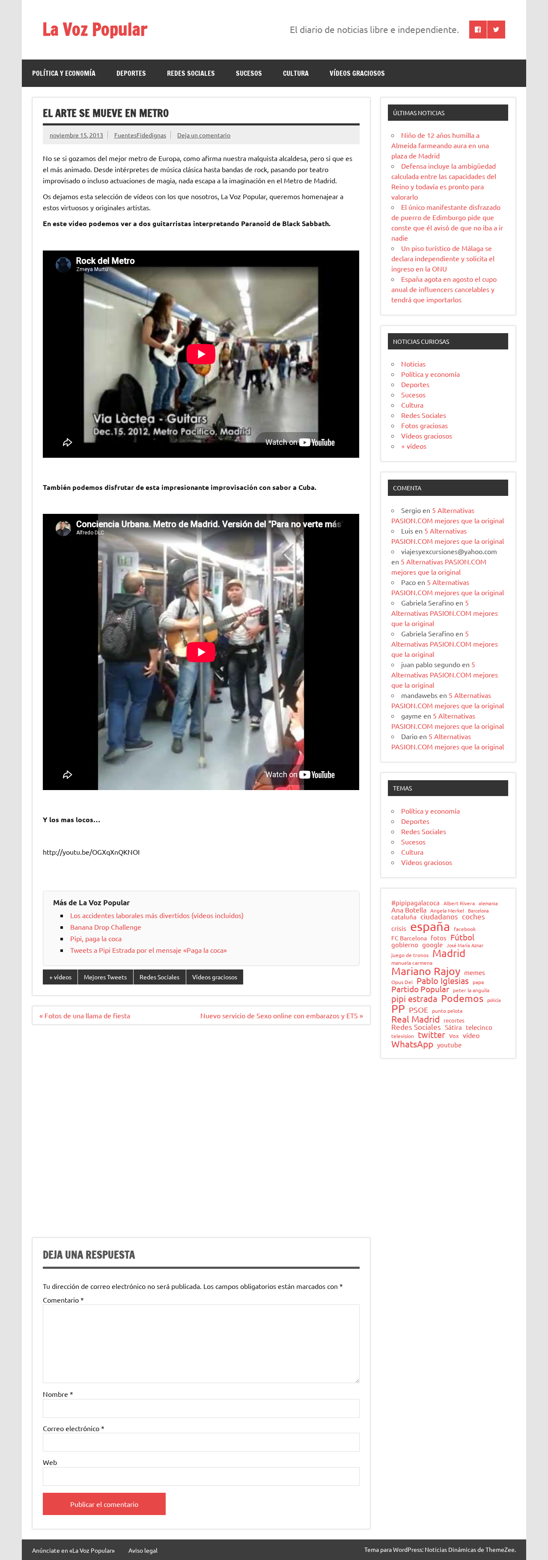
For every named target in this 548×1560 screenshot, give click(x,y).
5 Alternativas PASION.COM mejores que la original (444, 612)
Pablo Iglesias (443, 980)
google (432, 945)
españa (430, 926)
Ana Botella (408, 909)
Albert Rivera (459, 903)
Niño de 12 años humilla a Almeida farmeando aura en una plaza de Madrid (440, 145)
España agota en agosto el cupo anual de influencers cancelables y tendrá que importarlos (444, 289)
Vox (454, 1036)
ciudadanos (439, 916)
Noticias (413, 363)
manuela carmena (411, 963)
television (402, 1036)
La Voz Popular (94, 29)
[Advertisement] (201, 1136)
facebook (465, 929)
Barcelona (478, 910)
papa (478, 982)
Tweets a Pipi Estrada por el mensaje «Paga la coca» (148, 950)
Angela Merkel (447, 910)
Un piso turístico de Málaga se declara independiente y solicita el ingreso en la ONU (442, 258)
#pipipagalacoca (415, 903)
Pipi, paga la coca (96, 938)
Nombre (58, 1393)
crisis (398, 928)
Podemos (462, 998)
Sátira (453, 1027)
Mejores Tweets (105, 977)
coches (473, 916)
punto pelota (447, 1011)
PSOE (418, 1010)
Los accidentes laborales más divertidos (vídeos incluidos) (157, 915)
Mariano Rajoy (425, 971)
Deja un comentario (203, 135)
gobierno (404, 944)
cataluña (404, 917)
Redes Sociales (191, 73)
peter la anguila (471, 990)
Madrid (448, 953)
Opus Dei (402, 982)
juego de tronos (410, 955)
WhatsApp (412, 1043)
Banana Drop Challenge (105, 926)
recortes (454, 1020)
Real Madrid (415, 1018)
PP (398, 1008)
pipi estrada (414, 998)
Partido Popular (420, 989)
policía (494, 1000)
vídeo (471, 1035)
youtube (449, 1045)
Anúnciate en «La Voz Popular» (73, 1550)
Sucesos (249, 73)
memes (474, 972)
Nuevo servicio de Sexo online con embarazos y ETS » (281, 1015)
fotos (439, 938)
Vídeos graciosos (357, 73)
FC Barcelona (409, 938)
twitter (431, 1034)
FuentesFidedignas (140, 135)
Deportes (131, 73)
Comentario (63, 1299)
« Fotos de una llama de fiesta (84, 1015)
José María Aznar (465, 945)
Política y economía (63, 73)
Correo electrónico (73, 1428)
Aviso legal (143, 1550)
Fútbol (462, 937)
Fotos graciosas (424, 425)
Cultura (296, 73)
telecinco (479, 1027)
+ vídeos (60, 977)
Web (50, 1462)
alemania (488, 903)
